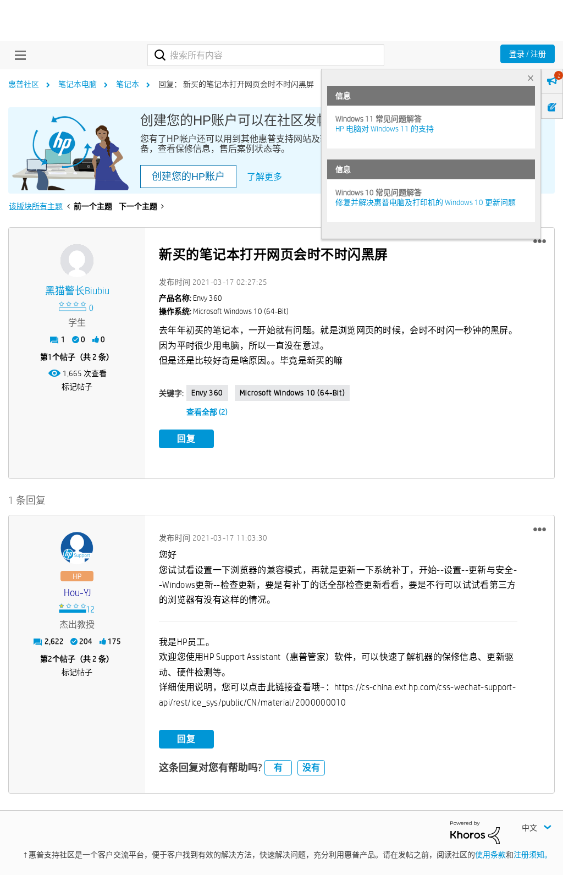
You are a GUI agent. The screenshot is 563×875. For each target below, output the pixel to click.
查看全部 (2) (207, 412)
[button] (539, 241)
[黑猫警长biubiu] (76, 260)
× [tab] (530, 78)
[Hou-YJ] (76, 548)
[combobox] (265, 55)
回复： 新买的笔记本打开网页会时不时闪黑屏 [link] (236, 84)
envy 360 (207, 393)
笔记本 (127, 84)
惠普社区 (23, 84)
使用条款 (490, 855)
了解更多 (264, 176)
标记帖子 (77, 387)
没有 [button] (311, 767)
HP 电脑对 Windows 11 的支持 (384, 129)
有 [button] (278, 767)
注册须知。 (533, 855)
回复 (186, 438)
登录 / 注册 (527, 54)
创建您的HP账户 (188, 176)
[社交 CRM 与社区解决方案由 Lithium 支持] (475, 832)
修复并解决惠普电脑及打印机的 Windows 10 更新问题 (425, 202)
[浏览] (17, 55)
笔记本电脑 (77, 84)
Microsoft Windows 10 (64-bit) (292, 393)
